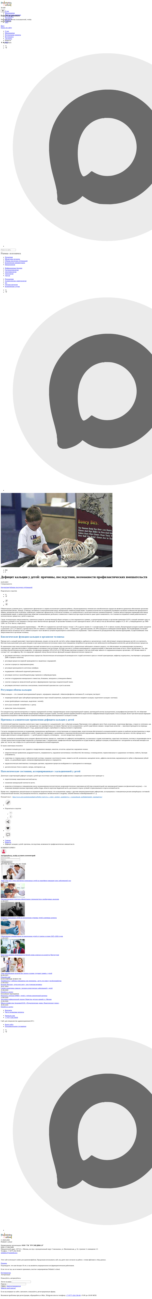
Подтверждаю (6, 1273)
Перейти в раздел (7, 992)
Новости (8, 842)
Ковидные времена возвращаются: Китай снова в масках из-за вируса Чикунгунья (30, 955)
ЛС (6, 283)
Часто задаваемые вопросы (14, 1012)
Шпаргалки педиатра (12, 259)
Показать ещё (5, 977)
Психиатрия (9, 279)
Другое (7, 275)
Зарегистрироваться (14, 1286)
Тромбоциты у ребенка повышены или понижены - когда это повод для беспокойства (31, 981)
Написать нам (10, 1016)
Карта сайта (9, 1024)
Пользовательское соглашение (15, 1026)
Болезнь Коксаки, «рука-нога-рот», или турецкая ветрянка (21, 984)
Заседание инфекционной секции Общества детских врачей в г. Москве (26, 999)
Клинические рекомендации (15, 263)
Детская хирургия (11, 284)
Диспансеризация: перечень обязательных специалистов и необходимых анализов (30, 899)
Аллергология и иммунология (15, 281)
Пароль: (3, 1284)
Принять (4, 1263)
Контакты (8, 1010)
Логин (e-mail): (6, 1282)
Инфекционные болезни (13, 268)
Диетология (9, 274)
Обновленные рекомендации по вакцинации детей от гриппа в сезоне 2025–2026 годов (32, 936)
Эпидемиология (10, 272)
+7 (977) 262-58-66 (11, 1017)
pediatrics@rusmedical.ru (9, 1253)
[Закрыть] (3, 11)
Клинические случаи (12, 286)
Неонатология (10, 264)
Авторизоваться (7, 862)
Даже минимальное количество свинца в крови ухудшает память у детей (26, 973)
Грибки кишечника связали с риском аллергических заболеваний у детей (27, 988)
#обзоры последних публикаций (20, 587)
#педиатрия (5, 587)
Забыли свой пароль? (8, 1288)
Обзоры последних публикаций (16, 261)
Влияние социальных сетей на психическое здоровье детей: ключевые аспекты (29, 918)
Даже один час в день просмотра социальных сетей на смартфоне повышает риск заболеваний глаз (36, 880)
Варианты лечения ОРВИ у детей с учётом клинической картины (24, 996)
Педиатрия (9, 257)
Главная (8, 840)
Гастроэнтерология (12, 270)
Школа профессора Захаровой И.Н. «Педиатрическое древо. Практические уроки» (30, 1003)
